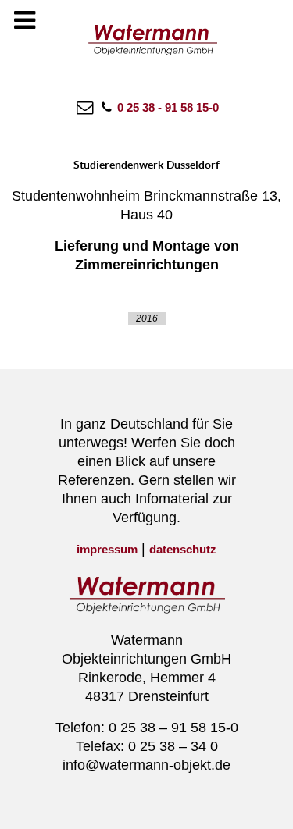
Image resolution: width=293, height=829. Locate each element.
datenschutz (182, 549)
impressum (107, 549)
